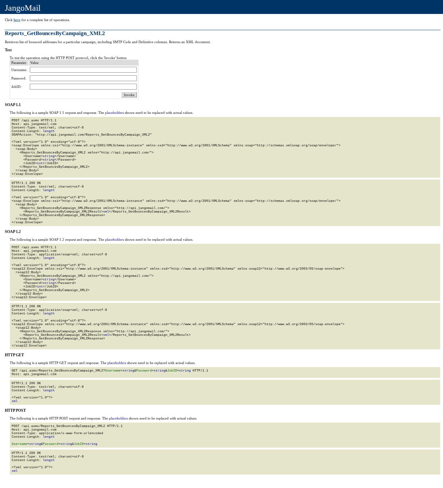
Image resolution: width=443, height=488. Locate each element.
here (17, 20)
